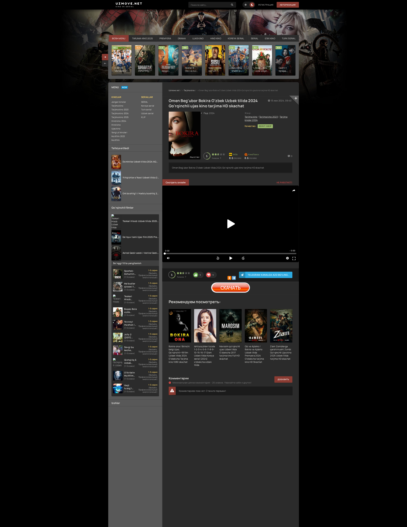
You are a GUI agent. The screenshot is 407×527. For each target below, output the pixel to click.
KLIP (143, 117)
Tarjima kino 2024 (120, 113)
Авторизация (288, 4)
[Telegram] (234, 278)
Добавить (283, 379)
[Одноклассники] (229, 278)
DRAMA (182, 38)
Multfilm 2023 (118, 136)
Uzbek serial (147, 113)
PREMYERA (165, 38)
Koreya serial (147, 105)
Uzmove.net (174, 90)
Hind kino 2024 (118, 121)
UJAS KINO (198, 38)
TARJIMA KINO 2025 (142, 38)
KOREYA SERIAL (236, 38)
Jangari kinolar (118, 101)
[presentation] (105, 63)
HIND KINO (215, 38)
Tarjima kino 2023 (120, 109)
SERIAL (254, 38)
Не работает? (284, 182)
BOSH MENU (118, 38)
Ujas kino (116, 128)
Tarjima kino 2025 (120, 117)
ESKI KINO (270, 38)
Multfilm (115, 140)
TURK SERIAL (289, 38)
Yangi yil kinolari (119, 132)
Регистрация (265, 4)
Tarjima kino (117, 105)
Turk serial (146, 109)
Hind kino (116, 124)
